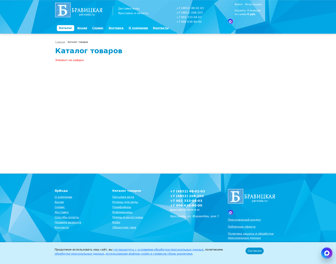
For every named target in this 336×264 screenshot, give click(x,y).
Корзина (240, 10)
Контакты (62, 227)
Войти (239, 4)
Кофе (116, 222)
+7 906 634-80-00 (189, 21)
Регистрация (253, 4)
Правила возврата (68, 222)
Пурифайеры (121, 207)
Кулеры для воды (125, 202)
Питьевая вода (123, 197)
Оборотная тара (124, 227)
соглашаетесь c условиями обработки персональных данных (158, 249)
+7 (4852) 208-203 (189, 12)
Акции (59, 202)
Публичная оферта (241, 226)
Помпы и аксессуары (127, 217)
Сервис (60, 207)
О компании (63, 197)
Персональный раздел (244, 219)
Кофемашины (122, 212)
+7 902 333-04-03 (189, 17)
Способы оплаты (67, 217)
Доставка (62, 212)
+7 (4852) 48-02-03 (190, 8)
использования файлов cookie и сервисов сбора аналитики (149, 253)
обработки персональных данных (79, 253)
